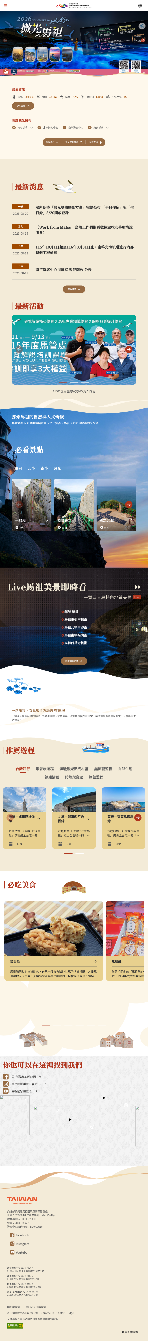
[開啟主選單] (5, 5)
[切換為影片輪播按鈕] (14, 71)
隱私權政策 (13, 1307)
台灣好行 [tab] (23, 769)
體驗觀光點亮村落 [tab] (74, 769)
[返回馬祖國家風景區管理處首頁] (74, 5)
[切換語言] (140, 5)
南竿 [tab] (44, 468)
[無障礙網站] (15, 1326)
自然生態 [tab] (125, 769)
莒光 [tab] (57, 468)
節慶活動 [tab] (52, 777)
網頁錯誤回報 (131, 1332)
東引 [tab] (18, 468)
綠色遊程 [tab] (96, 777)
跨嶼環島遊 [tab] (74, 777)
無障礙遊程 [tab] (103, 769)
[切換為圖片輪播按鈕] (6, 71)
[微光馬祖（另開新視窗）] (74, 44)
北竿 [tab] (31, 468)
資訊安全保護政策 (36, 1307)
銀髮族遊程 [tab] (45, 769)
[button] (143, 40)
